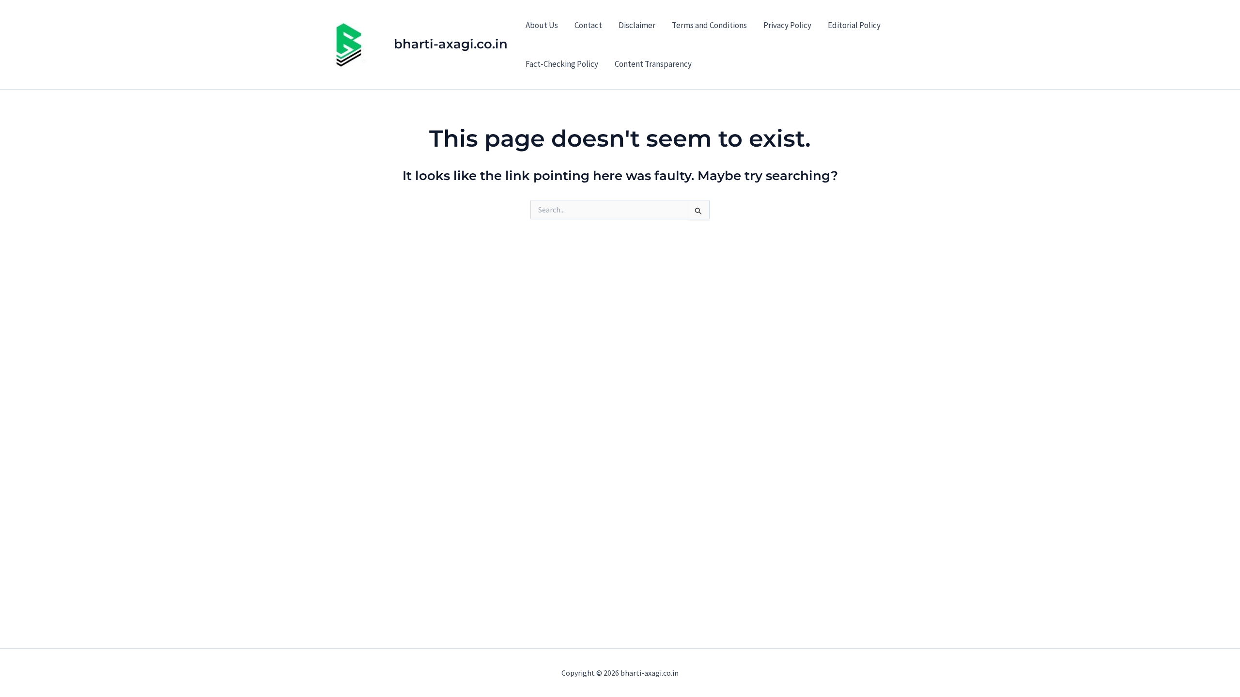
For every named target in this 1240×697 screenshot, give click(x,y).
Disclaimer (637, 25)
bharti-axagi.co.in (451, 44)
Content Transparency (653, 64)
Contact (588, 25)
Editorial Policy (854, 25)
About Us (542, 25)
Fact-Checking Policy (562, 64)
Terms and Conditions (709, 25)
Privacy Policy (787, 25)
